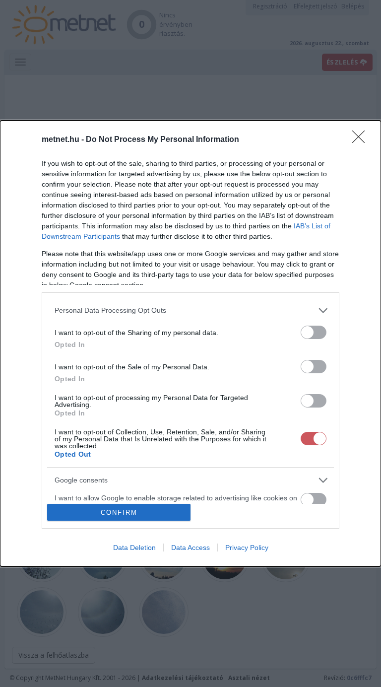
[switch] (313, 332)
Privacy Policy (246, 547)
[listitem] (190, 310)
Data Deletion (134, 547)
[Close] (361, 140)
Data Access (190, 547)
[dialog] (190, 343)
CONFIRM (119, 512)
